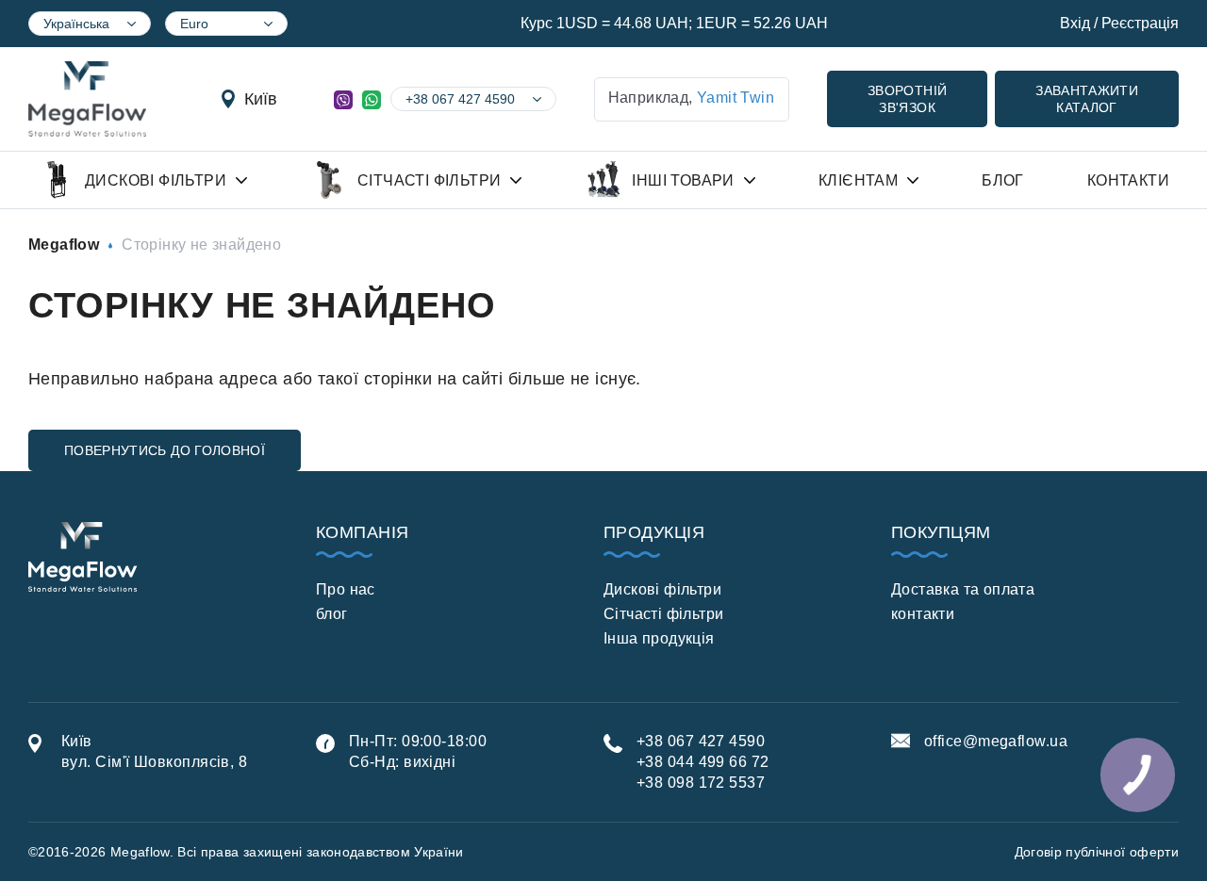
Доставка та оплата (962, 589)
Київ (260, 98)
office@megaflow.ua (995, 741)
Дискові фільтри (662, 589)
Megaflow (63, 245)
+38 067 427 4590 (460, 98)
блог (332, 614)
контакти (922, 614)
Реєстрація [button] (1140, 23)
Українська (76, 23)
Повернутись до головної (164, 450)
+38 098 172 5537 (701, 783)
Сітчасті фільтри (663, 614)
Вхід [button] (1075, 23)
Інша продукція (659, 638)
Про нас (345, 589)
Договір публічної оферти (1097, 851)
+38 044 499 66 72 (703, 762)
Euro (194, 23)
